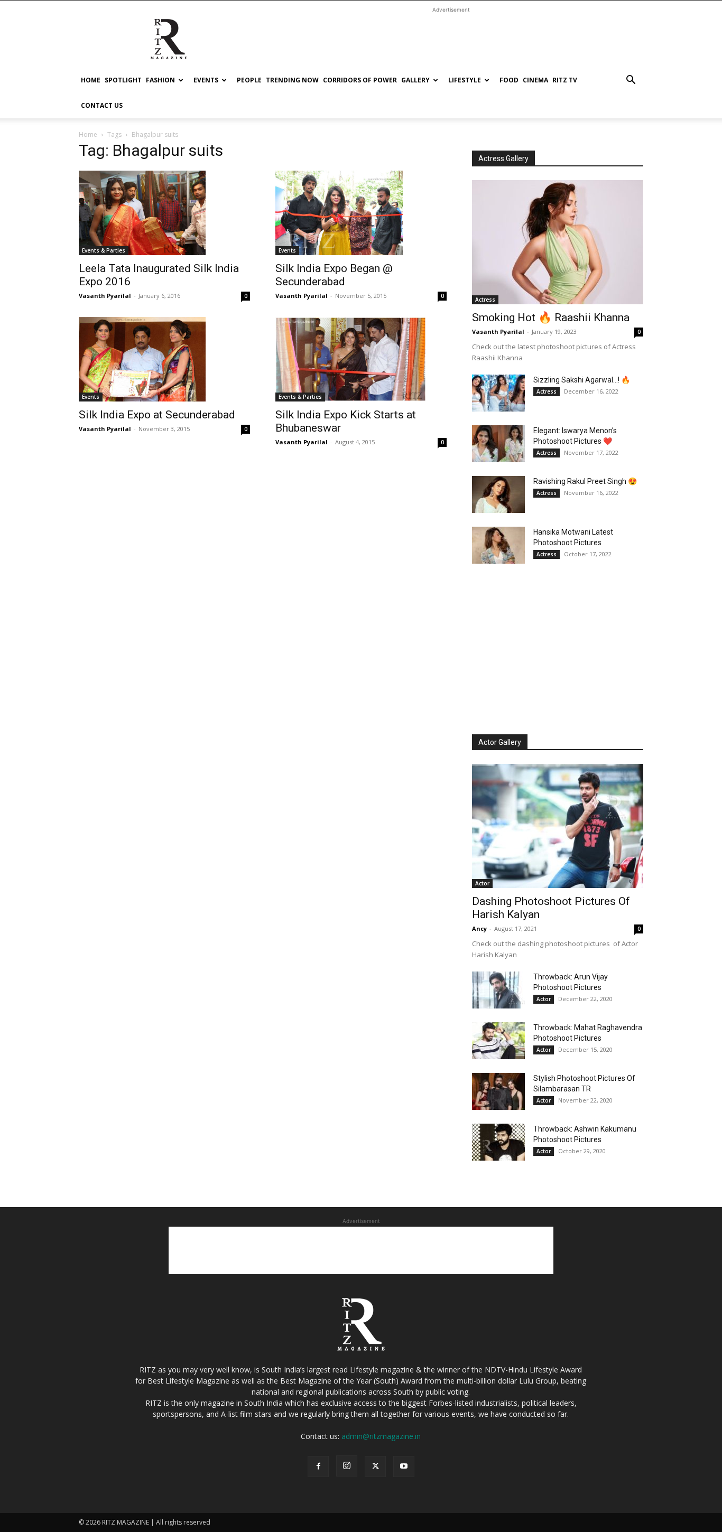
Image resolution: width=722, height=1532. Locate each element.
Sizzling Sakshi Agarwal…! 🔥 (581, 380)
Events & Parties (103, 250)
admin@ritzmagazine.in (381, 1436)
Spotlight (123, 80)
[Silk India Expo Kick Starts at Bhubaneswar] (361, 359)
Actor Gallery (499, 742)
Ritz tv (564, 80)
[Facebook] (318, 1466)
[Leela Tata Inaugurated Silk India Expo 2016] (164, 213)
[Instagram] (346, 1466)
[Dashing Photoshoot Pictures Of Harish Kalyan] (557, 826)
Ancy (479, 928)
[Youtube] (403, 1466)
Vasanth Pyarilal (105, 296)
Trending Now (292, 80)
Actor (482, 883)
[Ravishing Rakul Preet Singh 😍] (498, 494)
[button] (630, 81)
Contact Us (102, 105)
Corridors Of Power (360, 80)
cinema (535, 80)
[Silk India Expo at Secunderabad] (164, 359)
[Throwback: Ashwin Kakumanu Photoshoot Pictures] (498, 1142)
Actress (485, 299)
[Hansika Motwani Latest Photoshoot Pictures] (498, 545)
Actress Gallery (503, 158)
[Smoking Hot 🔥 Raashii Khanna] (557, 242)
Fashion (160, 80)
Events (205, 80)
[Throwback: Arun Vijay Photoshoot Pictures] (498, 989)
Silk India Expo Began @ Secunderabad (334, 275)
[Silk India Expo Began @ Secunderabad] (361, 213)
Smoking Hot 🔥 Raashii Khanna (551, 317)
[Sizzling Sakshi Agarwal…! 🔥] (498, 393)
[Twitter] (375, 1466)
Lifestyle (464, 80)
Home (90, 80)
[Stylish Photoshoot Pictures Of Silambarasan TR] (498, 1091)
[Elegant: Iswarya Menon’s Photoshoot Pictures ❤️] (498, 443)
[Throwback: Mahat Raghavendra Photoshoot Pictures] (498, 1040)
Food (509, 80)
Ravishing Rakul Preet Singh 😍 (585, 481)
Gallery (415, 80)
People (249, 80)
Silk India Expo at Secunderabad (157, 414)
